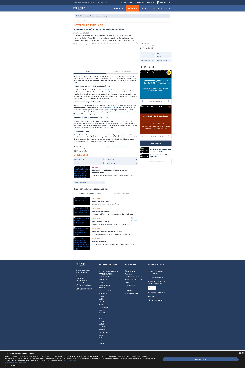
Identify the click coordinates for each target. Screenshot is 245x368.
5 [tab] (104, 43)
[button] (81, 362)
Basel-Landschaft (106, 291)
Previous (76, 43)
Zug (100, 318)
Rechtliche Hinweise (131, 293)
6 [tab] (107, 43)
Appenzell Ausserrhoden (108, 274)
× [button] (243, 353)
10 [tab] (119, 43)
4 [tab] (101, 43)
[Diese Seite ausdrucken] (152, 66)
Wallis (101, 324)
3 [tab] (99, 43)
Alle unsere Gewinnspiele (156, 162)
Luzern (102, 299)
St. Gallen (103, 304)
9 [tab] (116, 43)
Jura (101, 335)
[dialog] (122, 359)
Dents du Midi (112, 108)
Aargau (102, 288)
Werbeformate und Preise (133, 279)
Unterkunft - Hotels (90, 21)
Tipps (167, 8)
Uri (100, 316)
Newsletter (150, 2)
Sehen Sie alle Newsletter (156, 292)
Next (136, 43)
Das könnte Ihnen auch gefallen (89, 193)
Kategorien (128, 291)
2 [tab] (96, 43)
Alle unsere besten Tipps (156, 136)
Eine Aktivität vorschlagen (133, 277)
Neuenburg (103, 332)
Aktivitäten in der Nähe (121, 193)
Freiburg (102, 329)
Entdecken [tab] (89, 71)
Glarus (101, 296)
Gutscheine (157, 8)
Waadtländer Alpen (108, 90)
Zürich (101, 321)
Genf (101, 341)
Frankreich (103, 327)
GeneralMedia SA (81, 272)
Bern (101, 282)
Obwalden (103, 302)
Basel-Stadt (103, 293)
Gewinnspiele (141, 2)
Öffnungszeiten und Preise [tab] (121, 71)
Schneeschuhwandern (118, 112)
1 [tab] (93, 43)
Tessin (101, 338)
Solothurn (103, 307)
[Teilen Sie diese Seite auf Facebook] (141, 66)
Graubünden (104, 277)
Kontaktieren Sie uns (156, 277)
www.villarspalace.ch (121, 147)
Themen (131, 2)
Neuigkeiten (119, 8)
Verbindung (128, 274)
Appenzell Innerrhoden (108, 271)
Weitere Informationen (69, 360)
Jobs (126, 288)
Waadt (101, 343)
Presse (127, 282)
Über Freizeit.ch (130, 271)
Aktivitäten (133, 8)
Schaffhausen (104, 285)
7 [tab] (110, 43)
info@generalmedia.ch (83, 285)
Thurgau (102, 313)
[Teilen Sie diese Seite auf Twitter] (145, 66)
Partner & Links (130, 285)
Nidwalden (103, 279)
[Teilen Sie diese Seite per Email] (149, 66)
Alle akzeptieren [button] (200, 359)
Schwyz (102, 310)
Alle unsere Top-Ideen (156, 101)
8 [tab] (113, 43)
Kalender (145, 8)
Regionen (123, 2)
